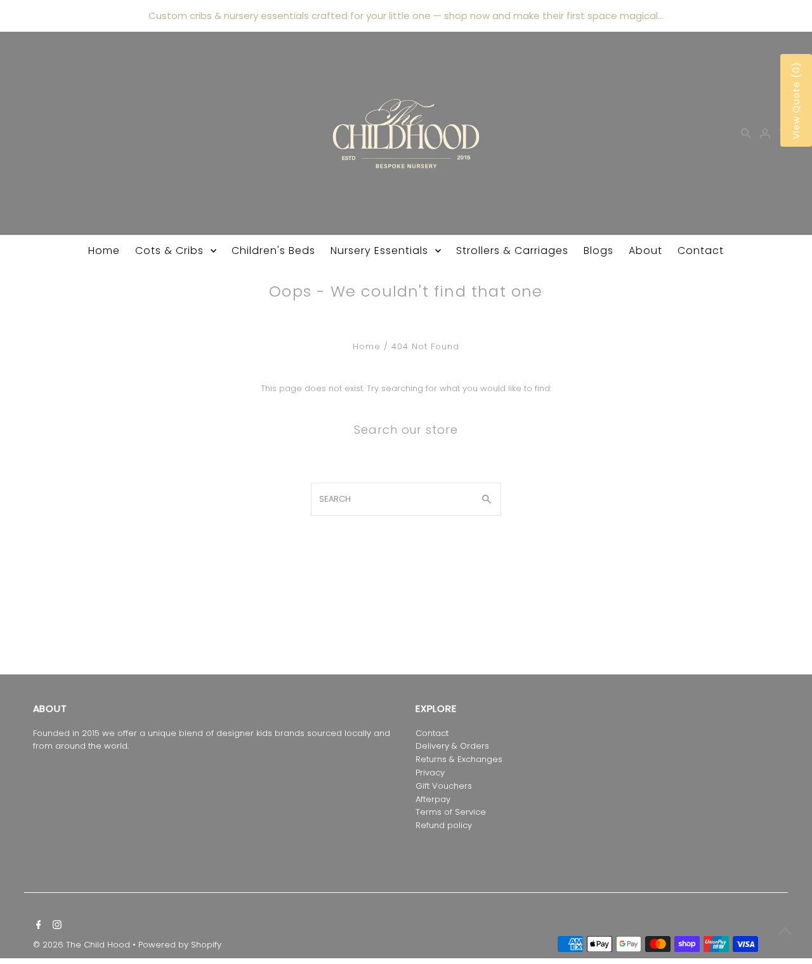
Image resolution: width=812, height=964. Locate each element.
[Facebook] (37, 926)
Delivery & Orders (452, 746)
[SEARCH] (746, 133)
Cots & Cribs (169, 250)
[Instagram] (55, 926)
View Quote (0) (796, 100)
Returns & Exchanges (459, 759)
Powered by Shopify (179, 945)
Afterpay (433, 799)
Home (104, 250)
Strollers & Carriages (512, 250)
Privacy (430, 773)
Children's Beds (273, 250)
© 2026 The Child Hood (83, 945)
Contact (701, 250)
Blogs (598, 250)
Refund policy (444, 825)
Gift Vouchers (444, 786)
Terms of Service (451, 812)
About (645, 250)
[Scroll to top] (785, 930)
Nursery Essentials (379, 250)
